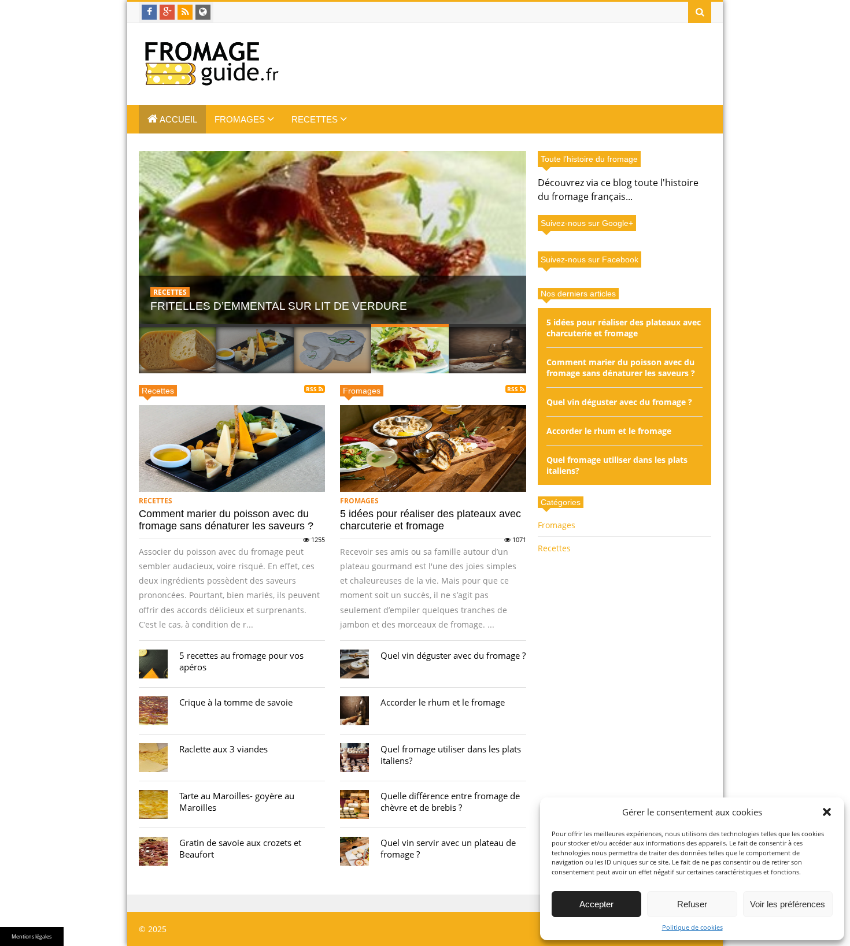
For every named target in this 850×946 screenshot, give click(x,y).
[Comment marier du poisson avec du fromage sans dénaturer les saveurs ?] (232, 448)
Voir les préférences (787, 904)
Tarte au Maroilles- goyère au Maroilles (236, 801)
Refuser (692, 904)
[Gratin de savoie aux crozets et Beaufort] (153, 851)
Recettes (315, 119)
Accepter (596, 904)
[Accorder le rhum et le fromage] (354, 710)
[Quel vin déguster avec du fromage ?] (354, 664)
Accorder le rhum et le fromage (442, 702)
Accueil (177, 119)
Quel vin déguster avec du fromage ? (453, 655)
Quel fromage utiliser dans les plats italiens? (450, 754)
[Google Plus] (167, 12)
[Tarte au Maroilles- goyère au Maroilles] (153, 804)
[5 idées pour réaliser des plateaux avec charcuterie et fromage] (433, 448)
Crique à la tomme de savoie (236, 702)
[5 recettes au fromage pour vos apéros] (153, 664)
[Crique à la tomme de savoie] (153, 710)
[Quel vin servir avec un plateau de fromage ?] (354, 851)
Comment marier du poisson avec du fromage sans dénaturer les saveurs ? (226, 520)
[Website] (202, 12)
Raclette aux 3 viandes (223, 749)
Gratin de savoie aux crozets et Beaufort (240, 848)
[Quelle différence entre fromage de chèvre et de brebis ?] (354, 804)
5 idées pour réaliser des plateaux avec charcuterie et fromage (430, 520)
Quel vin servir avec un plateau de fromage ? (448, 848)
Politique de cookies (692, 927)
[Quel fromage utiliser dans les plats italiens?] (354, 757)
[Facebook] (149, 12)
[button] (827, 812)
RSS (312, 389)
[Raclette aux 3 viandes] (153, 757)
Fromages (241, 119)
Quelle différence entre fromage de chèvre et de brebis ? (450, 801)
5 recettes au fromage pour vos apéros (241, 661)
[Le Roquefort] (333, 237)
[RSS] (185, 12)
